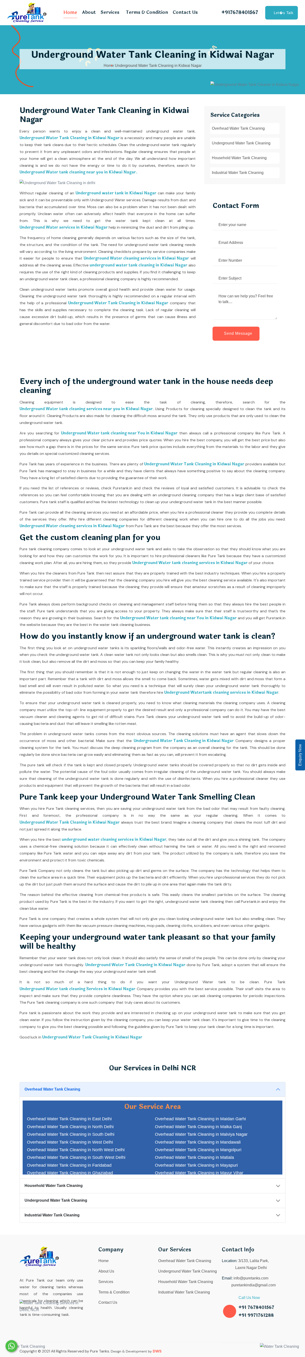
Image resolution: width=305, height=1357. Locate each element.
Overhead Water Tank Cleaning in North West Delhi (76, 1149)
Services (110, 12)
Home (70, 12)
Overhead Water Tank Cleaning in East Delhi (69, 1118)
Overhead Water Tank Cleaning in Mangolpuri (198, 1149)
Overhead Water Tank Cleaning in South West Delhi (76, 1157)
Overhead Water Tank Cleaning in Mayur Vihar (199, 1172)
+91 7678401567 (256, 1307)
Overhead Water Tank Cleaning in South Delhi (70, 1134)
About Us (106, 1271)
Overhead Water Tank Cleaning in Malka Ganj (198, 1126)
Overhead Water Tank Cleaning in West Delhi (70, 1142)
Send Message (238, 333)
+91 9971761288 (256, 1315)
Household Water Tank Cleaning (239, 158)
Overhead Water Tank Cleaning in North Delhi (70, 1126)
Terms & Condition (147, 12)
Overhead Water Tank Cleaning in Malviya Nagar (201, 1134)
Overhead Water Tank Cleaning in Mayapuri (196, 1165)
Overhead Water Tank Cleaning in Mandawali (198, 1142)
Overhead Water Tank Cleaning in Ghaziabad (70, 1172)
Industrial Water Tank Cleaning (238, 173)
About (89, 12)
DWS (157, 1351)
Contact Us (185, 12)
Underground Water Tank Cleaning (241, 143)
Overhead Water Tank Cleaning (238, 128)
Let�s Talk (284, 13)
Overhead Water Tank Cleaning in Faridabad (69, 1165)
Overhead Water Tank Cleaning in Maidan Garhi (200, 1118)
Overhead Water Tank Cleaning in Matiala (194, 1157)
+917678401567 (239, 12)
